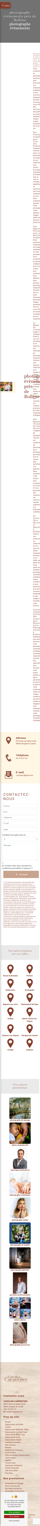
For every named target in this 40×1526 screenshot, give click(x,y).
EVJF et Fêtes (10, 1453)
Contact (8, 1427)
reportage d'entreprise (13, 1488)
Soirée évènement (12, 1468)
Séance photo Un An (12, 1437)
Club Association (11, 1471)
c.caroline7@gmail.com (24, 775)
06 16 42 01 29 (21, 758)
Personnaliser (14, 1521)
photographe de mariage (14, 1483)
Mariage (8, 1447)
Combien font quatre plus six (14, 835)
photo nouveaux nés (12, 1486)
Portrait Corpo (10, 1463)
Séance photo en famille (14, 1424)
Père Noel (9, 1473)
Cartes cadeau (10, 1458)
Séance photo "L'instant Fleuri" (16, 1432)
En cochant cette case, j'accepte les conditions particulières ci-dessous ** (17, 867)
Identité (8, 1460)
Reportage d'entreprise (13, 1465)
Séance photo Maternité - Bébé (16, 1430)
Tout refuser (14, 1516)
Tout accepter (14, 1512)
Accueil (8, 1422)
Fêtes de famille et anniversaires (17, 1455)
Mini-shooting (10, 1445)
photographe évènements (14, 1491)
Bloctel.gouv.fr (24, 925)
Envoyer (24, 874)
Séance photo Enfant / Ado (15, 1435)
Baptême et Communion (14, 1450)
